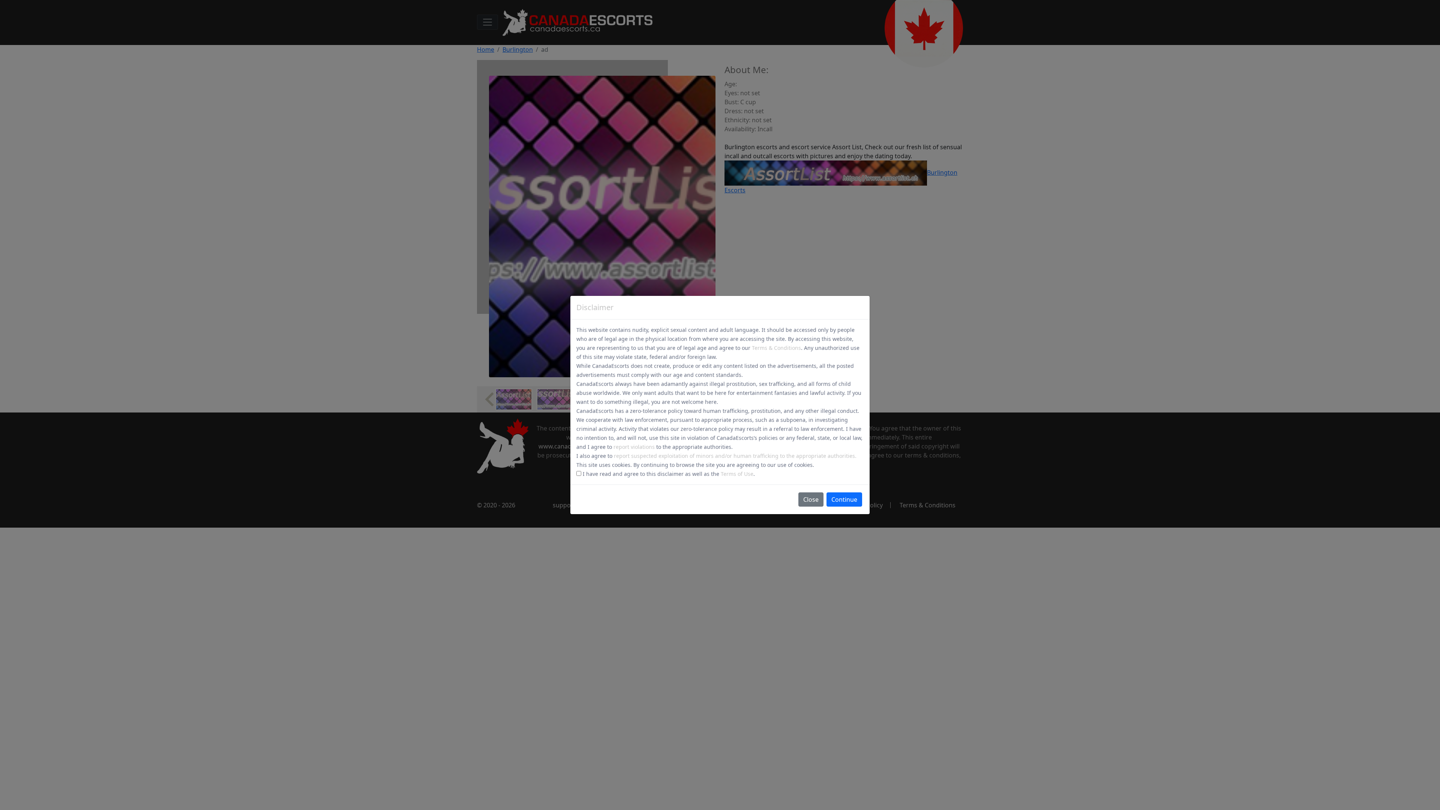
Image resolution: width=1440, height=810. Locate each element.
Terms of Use (737, 473)
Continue (844, 499)
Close (811, 499)
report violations (634, 446)
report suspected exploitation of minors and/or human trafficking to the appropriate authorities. (735, 455)
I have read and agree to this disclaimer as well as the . (668, 473)
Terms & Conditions (776, 347)
